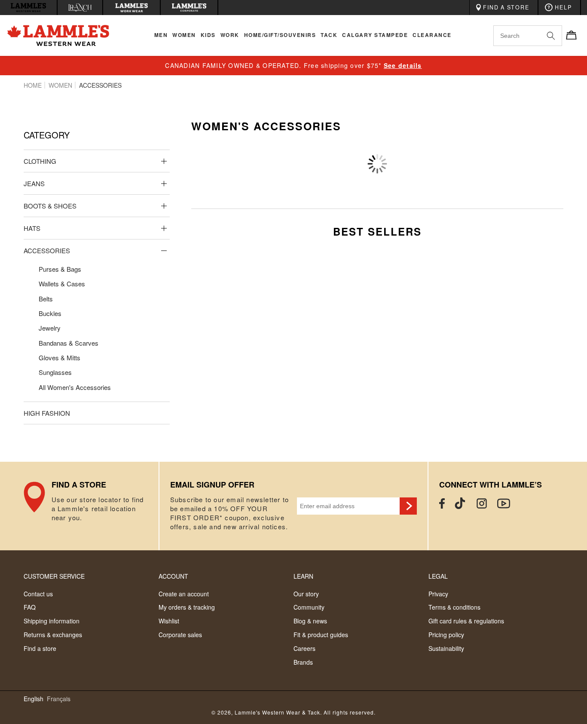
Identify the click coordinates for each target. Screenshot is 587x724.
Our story (306, 593)
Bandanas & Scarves (68, 342)
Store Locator (91, 506)
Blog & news (310, 621)
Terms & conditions (454, 607)
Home (33, 85)
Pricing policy (446, 634)
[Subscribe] (408, 506)
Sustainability (446, 648)
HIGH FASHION (47, 412)
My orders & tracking (187, 607)
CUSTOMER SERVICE (54, 576)
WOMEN (60, 85)
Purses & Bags (60, 268)
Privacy (438, 593)
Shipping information (51, 621)
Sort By (463, 151)
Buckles (50, 313)
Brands (303, 662)
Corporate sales (180, 634)
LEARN (303, 576)
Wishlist (169, 621)
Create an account (184, 593)
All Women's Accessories (75, 387)
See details (403, 65)
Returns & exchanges (53, 634)
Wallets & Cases (62, 283)
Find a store (40, 648)
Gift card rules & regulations (466, 621)
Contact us (38, 593)
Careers (304, 648)
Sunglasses (55, 372)
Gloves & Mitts (59, 357)
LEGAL (438, 576)
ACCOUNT (173, 576)
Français (58, 699)
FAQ (30, 607)
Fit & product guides (321, 634)
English (33, 699)
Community (309, 607)
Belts (46, 298)
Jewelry (50, 327)
